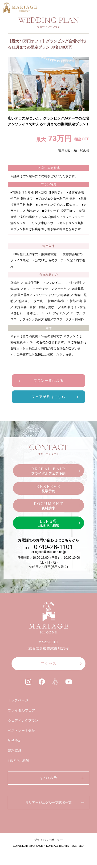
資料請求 (14, 751)
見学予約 (14, 740)
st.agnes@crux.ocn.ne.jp (49, 552)
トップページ (18, 700)
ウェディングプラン (23, 720)
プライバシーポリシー (48, 840)
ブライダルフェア (21, 710)
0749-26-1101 (53, 546)
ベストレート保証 (21, 730)
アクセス (48, 664)
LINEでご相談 (18, 761)
